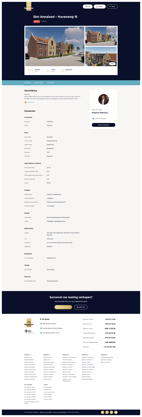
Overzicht (27, 83)
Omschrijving (39, 83)
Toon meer (31, 102)
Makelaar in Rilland (67, 372)
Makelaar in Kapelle (47, 357)
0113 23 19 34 (110, 324)
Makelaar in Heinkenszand (30, 374)
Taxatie (45, 385)
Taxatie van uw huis (47, 387)
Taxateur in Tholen (47, 397)
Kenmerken (51, 83)
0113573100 (82, 307)
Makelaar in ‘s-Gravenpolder (69, 374)
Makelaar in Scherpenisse (87, 360)
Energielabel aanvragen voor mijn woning (31, 402)
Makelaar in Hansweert (29, 372)
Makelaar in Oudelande (68, 364)
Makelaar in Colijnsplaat (29, 364)
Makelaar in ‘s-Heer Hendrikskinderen (67, 380)
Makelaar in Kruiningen (48, 369)
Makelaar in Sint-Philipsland (88, 369)
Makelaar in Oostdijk (67, 360)
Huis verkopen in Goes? (29, 387)
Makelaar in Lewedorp (48, 374)
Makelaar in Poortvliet (68, 369)
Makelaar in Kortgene (48, 364)
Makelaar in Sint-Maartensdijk (88, 367)
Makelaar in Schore (86, 362)
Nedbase (77, 412)
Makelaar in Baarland (28, 360)
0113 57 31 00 (110, 319)
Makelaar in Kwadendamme (49, 372)
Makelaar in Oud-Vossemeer (69, 362)
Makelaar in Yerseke (105, 362)
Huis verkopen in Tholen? (29, 392)
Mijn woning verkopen (49, 324)
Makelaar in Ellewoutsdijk (30, 369)
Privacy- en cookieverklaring (60, 412)
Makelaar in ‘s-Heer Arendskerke (70, 377)
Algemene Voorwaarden (46, 412)
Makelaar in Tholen (86, 374)
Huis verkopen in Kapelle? (30, 390)
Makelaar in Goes (28, 357)
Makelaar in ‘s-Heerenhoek (87, 357)
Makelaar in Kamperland (29, 379)
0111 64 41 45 (110, 333)
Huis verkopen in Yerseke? (30, 394)
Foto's (112, 64)
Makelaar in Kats (47, 360)
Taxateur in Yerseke (47, 399)
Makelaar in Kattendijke (48, 362)
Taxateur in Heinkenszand (49, 392)
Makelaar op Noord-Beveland (69, 357)
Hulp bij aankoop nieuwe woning (52, 328)
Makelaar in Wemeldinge (87, 379)
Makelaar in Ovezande (67, 367)
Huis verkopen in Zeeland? (30, 397)
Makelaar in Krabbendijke (49, 367)
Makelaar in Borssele (28, 362)
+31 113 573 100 (109, 346)
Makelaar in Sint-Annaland (87, 364)
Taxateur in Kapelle (47, 394)
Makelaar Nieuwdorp (48, 377)
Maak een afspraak (101, 118)
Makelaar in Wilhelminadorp (107, 357)
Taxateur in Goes (47, 390)
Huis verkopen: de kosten (30, 399)
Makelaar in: (27, 355)
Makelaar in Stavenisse (87, 372)
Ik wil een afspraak (64, 307)
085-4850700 (110, 342)
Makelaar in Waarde (86, 377)
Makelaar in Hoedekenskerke (30, 377)
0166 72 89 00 (110, 328)
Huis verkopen (28, 385)
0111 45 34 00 (110, 337)
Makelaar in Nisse (47, 379)
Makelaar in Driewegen (29, 367)
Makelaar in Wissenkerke (106, 360)
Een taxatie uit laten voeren (51, 333)
